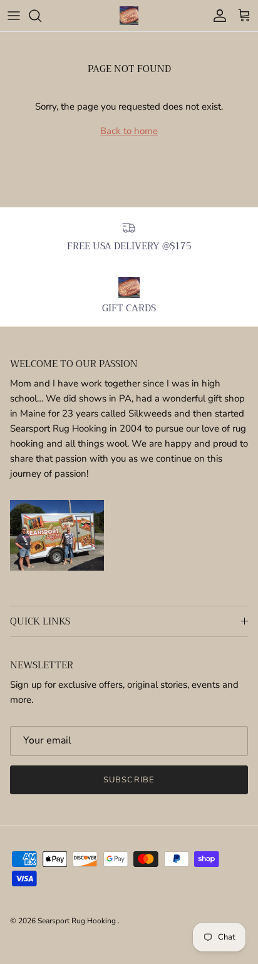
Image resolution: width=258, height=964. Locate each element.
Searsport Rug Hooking (78, 921)
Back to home (129, 131)
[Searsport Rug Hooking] (129, 15)
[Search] (41, 15)
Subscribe (128, 779)
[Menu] (14, 15)
